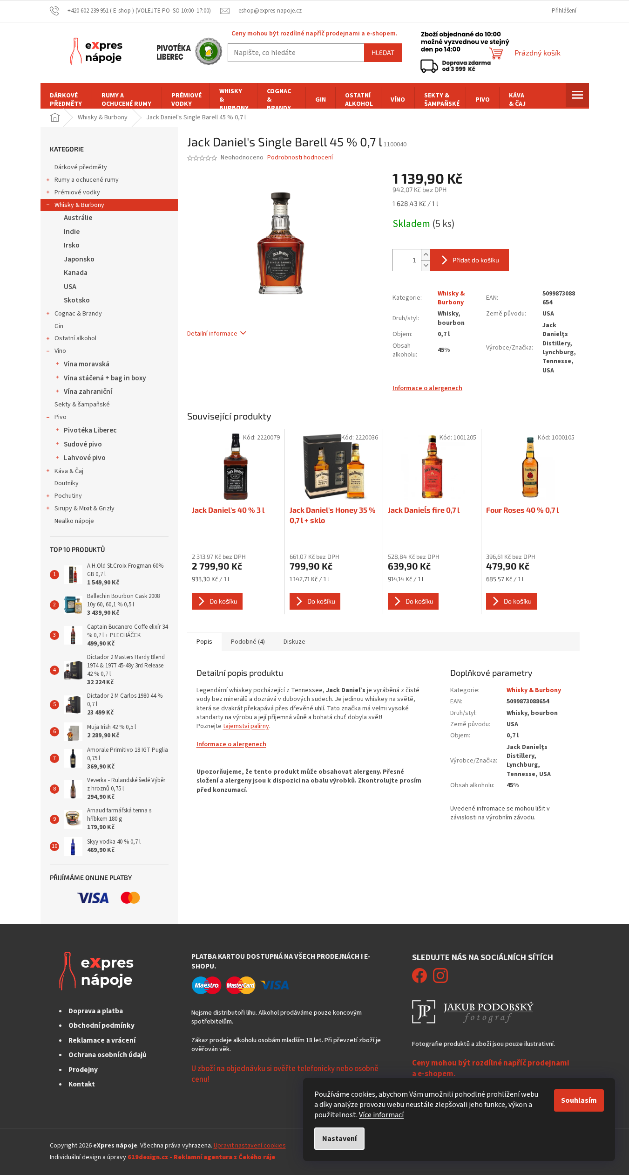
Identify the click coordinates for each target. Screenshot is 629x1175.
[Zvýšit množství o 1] (425, 254)
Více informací (381, 1115)
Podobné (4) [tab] (248, 641)
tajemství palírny (246, 726)
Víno (60, 351)
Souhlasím (579, 1100)
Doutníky (66, 483)
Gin (58, 326)
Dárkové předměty (80, 167)
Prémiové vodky (77, 192)
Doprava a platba (95, 1011)
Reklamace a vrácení (101, 1040)
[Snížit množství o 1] (425, 265)
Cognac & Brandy (78, 313)
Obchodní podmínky (101, 1025)
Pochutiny (68, 496)
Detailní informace (212, 333)
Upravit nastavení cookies (250, 1145)
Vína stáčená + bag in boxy (105, 378)
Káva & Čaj (68, 471)
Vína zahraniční (88, 391)
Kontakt (81, 1084)
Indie (72, 232)
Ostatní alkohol (75, 338)
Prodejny (83, 1070)
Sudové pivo (83, 444)
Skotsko (77, 300)
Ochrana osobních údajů (107, 1055)
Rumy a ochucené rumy (86, 180)
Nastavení (339, 1139)
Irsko (72, 245)
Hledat (383, 52)
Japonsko (79, 259)
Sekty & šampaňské (82, 404)
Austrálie (78, 218)
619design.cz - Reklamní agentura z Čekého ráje (201, 1157)
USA (70, 287)
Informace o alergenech (427, 388)
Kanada (76, 273)
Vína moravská (86, 364)
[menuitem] (66, 99)
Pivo (60, 417)
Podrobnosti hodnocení (300, 157)
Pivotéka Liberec (90, 430)
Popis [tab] (204, 641)
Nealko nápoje (74, 521)
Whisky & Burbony (79, 205)
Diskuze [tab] (294, 641)
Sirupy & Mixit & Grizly (84, 508)
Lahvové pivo (85, 458)
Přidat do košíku (476, 260)
